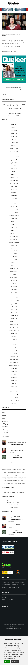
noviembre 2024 (14, 180)
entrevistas (8, 471)
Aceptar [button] (7, 661)
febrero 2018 (14, 386)
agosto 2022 (14, 245)
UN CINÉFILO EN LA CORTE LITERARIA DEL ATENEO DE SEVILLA (14, 105)
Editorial (4, 420)
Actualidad (4, 412)
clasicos (3, 469)
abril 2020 (14, 309)
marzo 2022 (14, 259)
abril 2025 (14, 171)
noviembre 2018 (14, 359)
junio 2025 (14, 166)
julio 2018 (14, 371)
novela (18, 477)
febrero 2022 (14, 262)
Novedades (5, 424)
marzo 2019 (14, 348)
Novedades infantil (5, 477)
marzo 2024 (14, 198)
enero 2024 (14, 204)
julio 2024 (14, 186)
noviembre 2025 (14, 151)
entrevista (4, 471)
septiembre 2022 (14, 242)
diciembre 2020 (14, 295)
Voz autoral (5, 430)
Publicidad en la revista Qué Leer (10, 587)
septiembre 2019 (14, 330)
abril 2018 (14, 380)
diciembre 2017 (14, 392)
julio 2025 (14, 163)
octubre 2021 (14, 274)
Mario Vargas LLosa (8, 475)
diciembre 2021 (14, 268)
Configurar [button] (15, 661)
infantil (17, 471)
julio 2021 (14, 283)
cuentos (9, 469)
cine (24, 467)
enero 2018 (14, 389)
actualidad (8, 467)
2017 (5, 467)
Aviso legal (4, 597)
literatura (22, 472)
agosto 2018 (14, 368)
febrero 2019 (14, 351)
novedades (21, 475)
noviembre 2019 (14, 324)
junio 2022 (14, 251)
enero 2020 (14, 318)
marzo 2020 (14, 312)
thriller (15, 483)
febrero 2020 (14, 315)
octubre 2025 (14, 154)
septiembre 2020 (14, 301)
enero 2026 (14, 145)
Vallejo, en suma (14, 111)
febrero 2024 (14, 201)
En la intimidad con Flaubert (14, 113)
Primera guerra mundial (9, 481)
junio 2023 (14, 218)
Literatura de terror (8, 474)
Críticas (4, 32)
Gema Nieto (13, 471)
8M (3, 467)
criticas (7, 469)
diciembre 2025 (14, 148)
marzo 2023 (14, 227)
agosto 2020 (14, 304)
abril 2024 (14, 195)
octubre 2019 (14, 327)
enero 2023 (14, 230)
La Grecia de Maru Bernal (14, 108)
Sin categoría (5, 427)
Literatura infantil (15, 474)
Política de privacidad (7, 599)
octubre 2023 (14, 212)
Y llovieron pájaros (20, 483)
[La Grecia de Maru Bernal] (4, 450)
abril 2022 (14, 257)
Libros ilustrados (12, 472)
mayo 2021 (14, 289)
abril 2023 (14, 224)
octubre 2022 (14, 239)
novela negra (14, 478)
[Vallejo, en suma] (4, 457)
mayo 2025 (14, 168)
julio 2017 (14, 403)
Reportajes (4, 426)
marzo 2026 (14, 139)
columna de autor (6, 416)
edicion (24, 469)
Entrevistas (5, 421)
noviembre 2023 (14, 210)
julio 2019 (14, 336)
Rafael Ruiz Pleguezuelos (19, 481)
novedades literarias (13, 477)
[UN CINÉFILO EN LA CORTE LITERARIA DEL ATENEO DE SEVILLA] (4, 442)
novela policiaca (20, 478)
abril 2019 (14, 345)
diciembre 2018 (14, 356)
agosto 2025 (14, 160)
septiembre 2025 (14, 157)
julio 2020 (14, 306)
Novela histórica (8, 478)
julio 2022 (14, 248)
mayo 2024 (14, 192)
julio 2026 (14, 127)
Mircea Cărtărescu (15, 475)
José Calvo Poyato (22, 471)
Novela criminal (23, 477)
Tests (3, 429)
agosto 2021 (14, 280)
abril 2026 (14, 136)
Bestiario (4, 415)
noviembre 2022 (14, 236)
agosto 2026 (14, 124)
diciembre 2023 (14, 207)
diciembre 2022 (14, 233)
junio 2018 (14, 374)
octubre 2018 (14, 362)
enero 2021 (14, 292)
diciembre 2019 (14, 321)
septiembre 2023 (14, 215)
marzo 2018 (14, 383)
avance (16, 467)
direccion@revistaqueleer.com (14, 628)
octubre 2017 (14, 398)
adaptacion (12, 467)
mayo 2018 (14, 377)
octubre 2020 (14, 298)
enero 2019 (14, 353)
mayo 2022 (14, 254)
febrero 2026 (14, 142)
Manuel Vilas (21, 474)
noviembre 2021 (14, 271)
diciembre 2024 (14, 177)
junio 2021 (14, 286)
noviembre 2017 (14, 395)
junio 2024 (14, 189)
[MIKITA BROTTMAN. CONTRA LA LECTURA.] (14, 21)
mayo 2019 (14, 342)
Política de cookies (7, 601)
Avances (4, 413)
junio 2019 (14, 339)
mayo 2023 (14, 221)
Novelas (12, 480)
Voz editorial (5, 432)
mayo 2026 (14, 133)
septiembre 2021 (14, 277)
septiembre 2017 (14, 400)
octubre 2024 (14, 183)
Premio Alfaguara (20, 480)
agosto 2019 (14, 333)
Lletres (3, 423)
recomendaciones (7, 483)
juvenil (5, 472)
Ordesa (15, 480)
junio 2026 (14, 130)
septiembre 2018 (14, 365)
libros (8, 472)
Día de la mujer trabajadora (17, 469)
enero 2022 (14, 265)
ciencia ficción (20, 467)
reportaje (12, 483)
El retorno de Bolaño (14, 116)
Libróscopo (18, 472)
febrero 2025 (14, 174)
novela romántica (7, 480)
